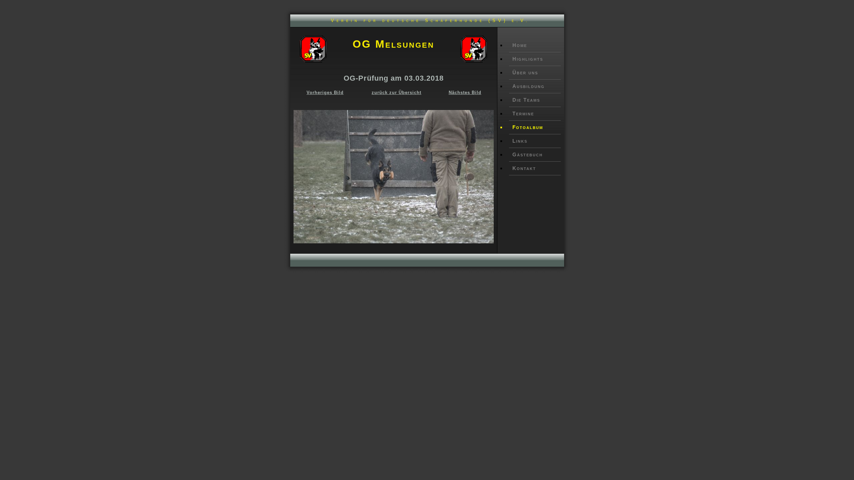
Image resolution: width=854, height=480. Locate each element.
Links (519, 141)
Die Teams (526, 100)
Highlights (527, 59)
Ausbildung (528, 86)
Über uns (525, 72)
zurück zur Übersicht (396, 92)
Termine (523, 113)
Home (519, 45)
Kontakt (524, 168)
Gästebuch (527, 154)
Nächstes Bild (465, 92)
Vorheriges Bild (325, 92)
